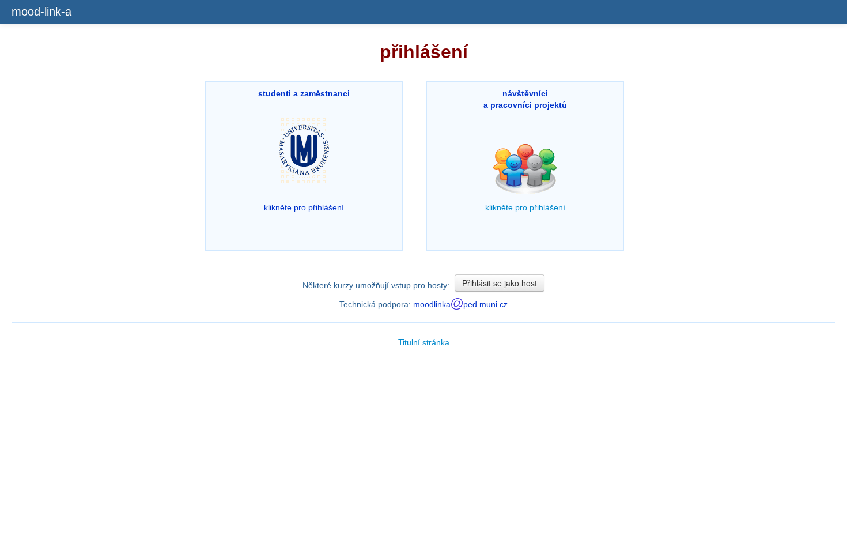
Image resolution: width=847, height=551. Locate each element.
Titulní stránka (423, 342)
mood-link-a (41, 11)
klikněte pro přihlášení (304, 150)
